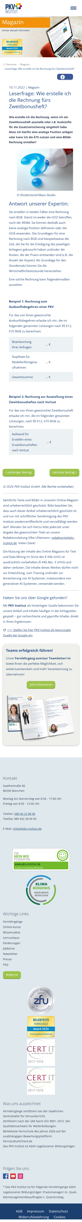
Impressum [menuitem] (36, 1211)
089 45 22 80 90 (25, 814)
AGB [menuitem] (19, 1211)
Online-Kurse (12, 927)
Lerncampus (11, 938)
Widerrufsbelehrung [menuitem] (34, 1217)
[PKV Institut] (14, 8)
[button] (65, 77)
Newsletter (10, 954)
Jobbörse (9, 948)
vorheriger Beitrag (19, 472)
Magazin (25, 64)
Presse (7, 959)
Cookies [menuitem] (59, 1217)
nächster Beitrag (64, 472)
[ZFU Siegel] (41, 1000)
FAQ (5, 964)
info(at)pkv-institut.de (27, 829)
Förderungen (11, 943)
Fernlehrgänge (12, 921)
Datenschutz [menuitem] (58, 1211)
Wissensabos (11, 932)
